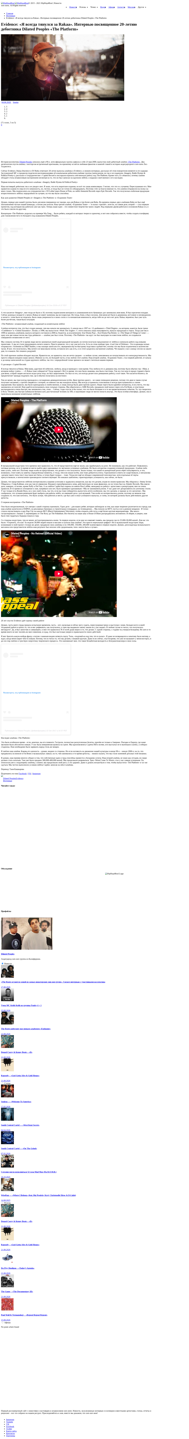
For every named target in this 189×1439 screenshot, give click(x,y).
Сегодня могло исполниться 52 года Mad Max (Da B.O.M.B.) (28, 1172)
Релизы (7, 1203)
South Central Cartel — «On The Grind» (19, 1148)
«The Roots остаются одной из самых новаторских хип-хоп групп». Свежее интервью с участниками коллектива (53, 982)
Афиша (111, 7)
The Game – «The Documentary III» (17, 1291)
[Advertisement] (20, 142)
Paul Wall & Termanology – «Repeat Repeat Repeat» (24, 1315)
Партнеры (10, 1436)
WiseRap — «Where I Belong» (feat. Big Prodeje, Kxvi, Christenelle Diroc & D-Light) (38, 1195)
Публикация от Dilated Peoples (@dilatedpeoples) (25, 305)
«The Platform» (133, 162)
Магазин (131, 7)
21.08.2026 (5, 1057)
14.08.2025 (5, 1200)
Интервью (7, 781)
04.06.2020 (6, 102)
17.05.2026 (5, 1107)
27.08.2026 (5, 987)
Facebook (23, 773)
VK (29, 773)
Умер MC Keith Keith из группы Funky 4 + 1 (21, 1005)
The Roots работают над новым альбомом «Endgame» (26, 1029)
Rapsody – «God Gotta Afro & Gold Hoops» (20, 1076)
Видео (103, 7)
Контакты (10, 1433)
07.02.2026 (5, 1153)
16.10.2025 (5, 1177)
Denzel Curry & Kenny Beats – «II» (16, 1052)
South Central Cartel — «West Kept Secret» (20, 1125)
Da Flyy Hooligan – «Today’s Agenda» (17, 1268)
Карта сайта (11, 1431)
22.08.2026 (5, 1034)
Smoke (16, 102)
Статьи (7, 1083)
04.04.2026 (5, 1130)
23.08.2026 (5, 1010)
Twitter (9, 1429)
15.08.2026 (5, 1320)
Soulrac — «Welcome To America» (16, 1102)
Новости (73, 7)
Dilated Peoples (25, 162)
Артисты (121, 7)
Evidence (19, 778)
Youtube (9, 1422)
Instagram (36, 773)
